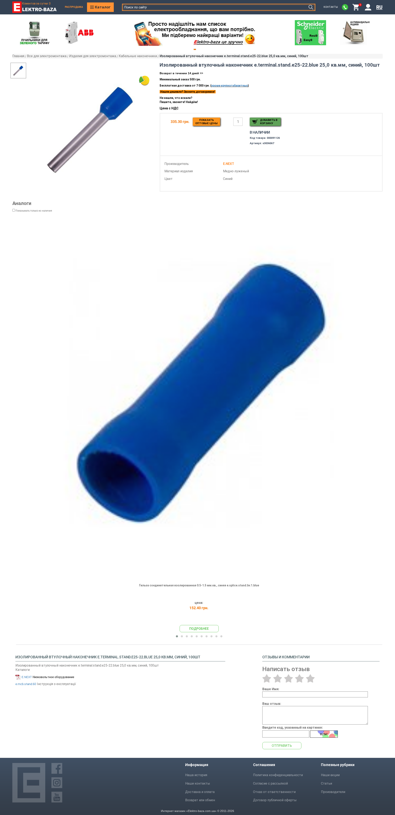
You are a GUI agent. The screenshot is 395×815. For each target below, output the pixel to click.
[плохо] (277, 678)
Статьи (326, 783)
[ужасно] (266, 678)
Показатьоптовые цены (206, 121)
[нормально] (288, 678)
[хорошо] (299, 678)
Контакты (331, 7)
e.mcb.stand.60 (25, 684)
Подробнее (199, 629)
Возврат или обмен (200, 800)
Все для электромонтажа (46, 56)
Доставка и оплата (200, 792)
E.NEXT (27, 677)
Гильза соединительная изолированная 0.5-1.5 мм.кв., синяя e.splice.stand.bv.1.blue (199, 585)
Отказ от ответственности (274, 792)
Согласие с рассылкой (270, 783)
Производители (333, 792)
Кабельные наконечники (138, 56)
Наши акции (330, 775)
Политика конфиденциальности (278, 775)
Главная (18, 56)
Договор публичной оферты (275, 800)
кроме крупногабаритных (229, 85)
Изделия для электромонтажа (92, 56)
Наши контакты (197, 783)
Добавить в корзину (268, 121)
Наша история (196, 775)
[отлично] (310, 678)
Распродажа (74, 7)
